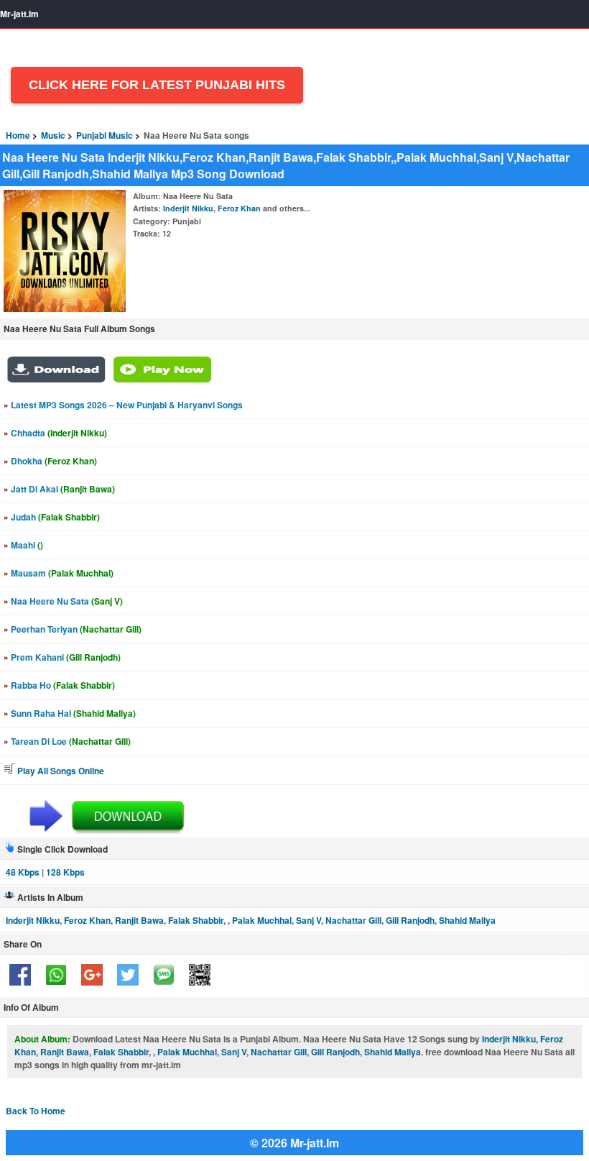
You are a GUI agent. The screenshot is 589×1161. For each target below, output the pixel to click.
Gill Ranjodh (410, 920)
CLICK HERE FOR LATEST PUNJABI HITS (157, 85)
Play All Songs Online (59, 770)
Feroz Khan (239, 208)
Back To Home (35, 1110)
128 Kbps (65, 872)
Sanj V (308, 920)
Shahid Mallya (467, 920)
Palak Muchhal (262, 920)
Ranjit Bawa (139, 920)
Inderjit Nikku (188, 208)
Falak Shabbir (195, 920)
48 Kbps (23, 872)
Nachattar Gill (353, 920)
